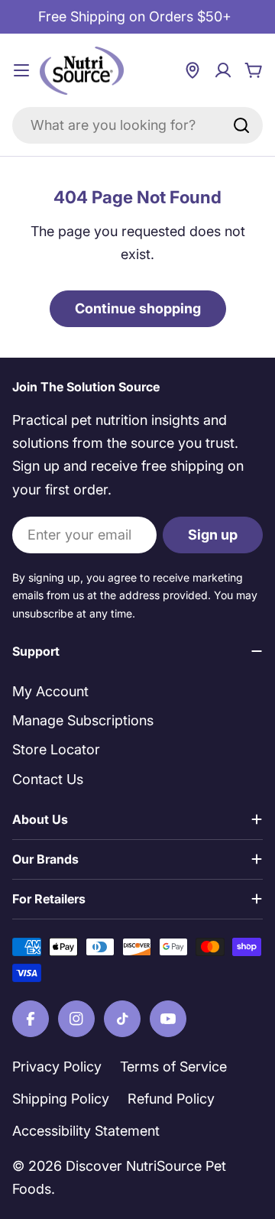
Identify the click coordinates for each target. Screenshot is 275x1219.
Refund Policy (171, 1099)
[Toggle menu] (21, 70)
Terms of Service (173, 1067)
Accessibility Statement (86, 1131)
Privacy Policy (57, 1067)
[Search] (241, 125)
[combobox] (137, 125)
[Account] (223, 70)
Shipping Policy (60, 1099)
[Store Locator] (192, 70)
